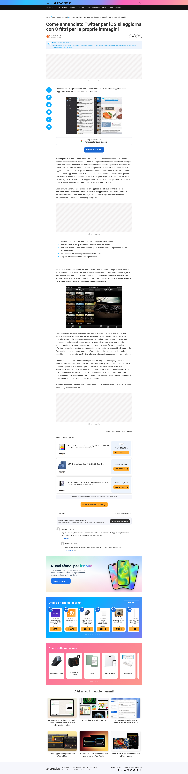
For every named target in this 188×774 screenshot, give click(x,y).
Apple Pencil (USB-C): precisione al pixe (134, 622)
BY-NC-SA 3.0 (78, 770)
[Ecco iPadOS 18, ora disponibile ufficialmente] (125, 741)
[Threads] (131, 770)
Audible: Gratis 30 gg (71, 621)
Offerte (118, 8)
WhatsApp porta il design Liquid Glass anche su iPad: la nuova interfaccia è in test (62, 722)
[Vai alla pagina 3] (90, 634)
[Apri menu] (73, 3)
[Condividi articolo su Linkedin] (49, 104)
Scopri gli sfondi (59, 581)
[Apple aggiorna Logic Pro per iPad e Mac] (62, 741)
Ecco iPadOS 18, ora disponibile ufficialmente (126, 754)
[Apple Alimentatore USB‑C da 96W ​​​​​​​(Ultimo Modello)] (103, 613)
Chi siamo (113, 767)
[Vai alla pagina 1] (86, 634)
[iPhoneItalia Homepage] (62, 2)
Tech (111, 8)
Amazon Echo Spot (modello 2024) (119, 621)
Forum (104, 8)
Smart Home (93, 8)
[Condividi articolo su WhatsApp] (49, 119)
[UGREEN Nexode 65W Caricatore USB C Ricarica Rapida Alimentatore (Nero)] (87, 613)
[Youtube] (124, 770)
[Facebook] (118, 770)
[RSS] (140, 770)
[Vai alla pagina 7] (97, 634)
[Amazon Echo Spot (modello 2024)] (119, 613)
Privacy (131, 767)
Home (48, 17)
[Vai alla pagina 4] (92, 634)
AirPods (72, 8)
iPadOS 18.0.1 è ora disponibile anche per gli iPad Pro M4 (94, 754)
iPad (57, 8)
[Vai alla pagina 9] (101, 634)
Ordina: (117, 513)
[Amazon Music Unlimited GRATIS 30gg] (55, 613)
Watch (81, 8)
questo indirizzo (102, 385)
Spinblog (72, 767)
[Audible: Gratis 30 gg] (71, 613)
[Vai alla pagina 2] (88, 634)
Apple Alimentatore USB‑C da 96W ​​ (102, 622)
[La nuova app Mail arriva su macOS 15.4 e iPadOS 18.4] (125, 708)
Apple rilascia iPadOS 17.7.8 (94, 720)
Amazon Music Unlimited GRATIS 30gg (55, 622)
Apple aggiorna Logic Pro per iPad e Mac (62, 754)
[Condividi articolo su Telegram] (49, 112)
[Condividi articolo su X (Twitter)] (49, 97)
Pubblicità (138, 767)
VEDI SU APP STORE (94, 150)
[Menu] (48, 2)
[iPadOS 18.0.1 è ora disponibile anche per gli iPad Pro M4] (94, 741)
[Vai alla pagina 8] (99, 634)
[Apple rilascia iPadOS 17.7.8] (94, 708)
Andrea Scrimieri (56, 35)
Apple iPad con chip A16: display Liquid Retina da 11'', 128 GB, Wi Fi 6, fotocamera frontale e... (88, 447)
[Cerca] (51, 2)
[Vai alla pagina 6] (95, 634)
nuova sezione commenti (65, 47)
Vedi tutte (131, 603)
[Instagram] (128, 770)
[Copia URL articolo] (49, 127)
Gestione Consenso (89, 770)
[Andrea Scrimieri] (48, 36)
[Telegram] (134, 770)
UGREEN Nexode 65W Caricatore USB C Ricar (87, 622)
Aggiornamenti (62, 17)
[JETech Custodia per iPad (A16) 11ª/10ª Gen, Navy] (62, 465)
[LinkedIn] (137, 770)
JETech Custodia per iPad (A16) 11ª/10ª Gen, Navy (86, 464)
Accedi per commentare (120, 521)
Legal (126, 767)
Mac (64, 8)
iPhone (48, 8)
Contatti (120, 767)
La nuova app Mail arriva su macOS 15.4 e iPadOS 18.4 (126, 721)
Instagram (69, 198)
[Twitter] (121, 770)
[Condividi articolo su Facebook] (49, 90)
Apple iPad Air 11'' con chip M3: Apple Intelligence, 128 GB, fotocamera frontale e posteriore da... (89, 483)
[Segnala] (70, 538)
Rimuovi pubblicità (94, 81)
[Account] (140, 3)
